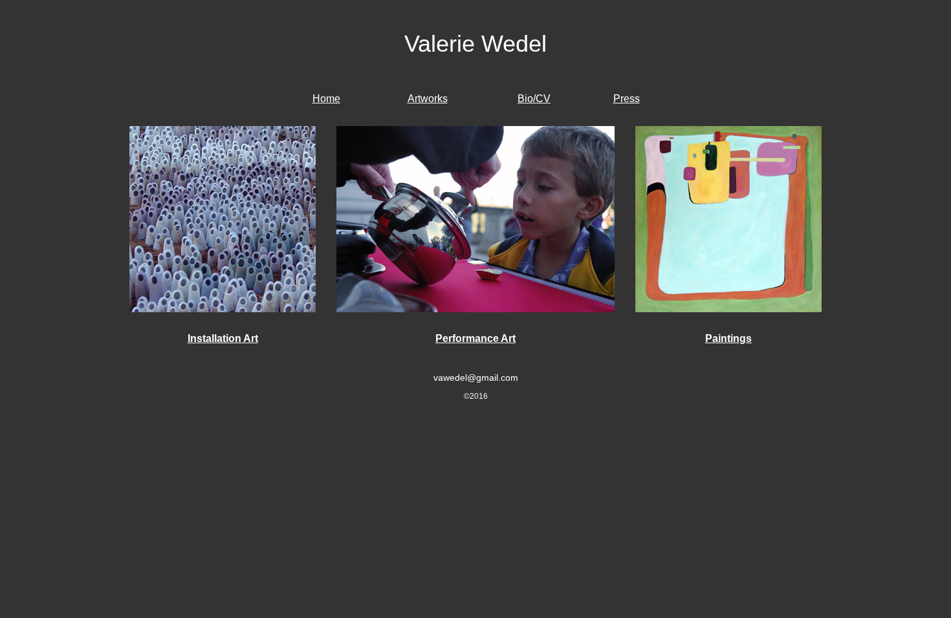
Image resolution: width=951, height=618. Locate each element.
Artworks (428, 98)
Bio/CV (534, 98)
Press (626, 98)
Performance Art (475, 338)
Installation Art (223, 338)
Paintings (728, 338)
